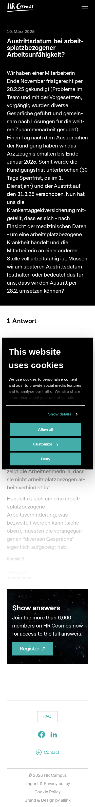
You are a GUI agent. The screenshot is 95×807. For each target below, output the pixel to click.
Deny (45, 459)
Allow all (45, 429)
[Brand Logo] (20, 7)
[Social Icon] (41, 734)
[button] (47, 716)
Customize (42, 444)
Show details (59, 414)
